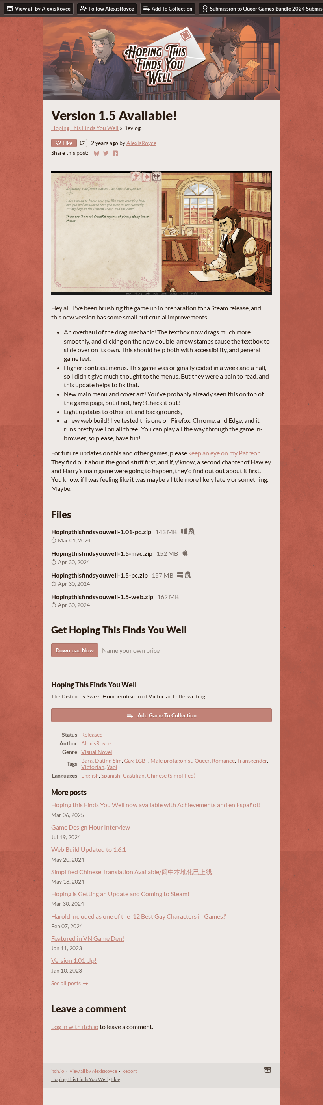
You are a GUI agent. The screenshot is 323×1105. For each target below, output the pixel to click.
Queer (202, 761)
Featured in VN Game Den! (87, 938)
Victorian (92, 767)
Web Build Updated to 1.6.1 (88, 849)
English (90, 776)
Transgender (252, 761)
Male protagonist (171, 761)
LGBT (142, 761)
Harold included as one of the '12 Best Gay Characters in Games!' (138, 916)
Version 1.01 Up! (74, 960)
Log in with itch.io (74, 1026)
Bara (87, 761)
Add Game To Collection (167, 715)
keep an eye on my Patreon (224, 453)
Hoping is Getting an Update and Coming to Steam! (120, 893)
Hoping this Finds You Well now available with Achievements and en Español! (155, 804)
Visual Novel (96, 752)
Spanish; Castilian (123, 776)
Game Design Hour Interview (90, 827)
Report (129, 1071)
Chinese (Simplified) (171, 776)
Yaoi (112, 767)
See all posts (66, 983)
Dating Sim (108, 761)
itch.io (57, 1071)
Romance (223, 761)
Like (67, 142)
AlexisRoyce (141, 143)
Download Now (75, 650)
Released (92, 735)
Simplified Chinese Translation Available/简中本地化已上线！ (134, 871)
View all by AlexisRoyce (93, 1071)
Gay (128, 761)
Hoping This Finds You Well (85, 128)
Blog (115, 1079)
